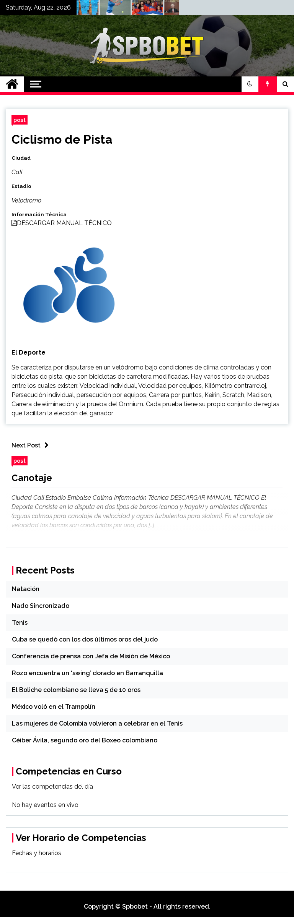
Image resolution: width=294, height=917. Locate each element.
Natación (25, 589)
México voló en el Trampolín (53, 706)
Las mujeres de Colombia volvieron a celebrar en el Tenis (97, 723)
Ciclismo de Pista (62, 139)
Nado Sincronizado (40, 605)
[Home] (12, 84)
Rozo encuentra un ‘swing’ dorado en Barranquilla (87, 673)
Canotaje (31, 477)
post (19, 120)
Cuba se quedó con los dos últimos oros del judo (85, 639)
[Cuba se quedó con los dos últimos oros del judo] (139, 9)
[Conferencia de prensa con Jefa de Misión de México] (171, 9)
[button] (250, 84)
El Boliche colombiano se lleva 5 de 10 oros (76, 689)
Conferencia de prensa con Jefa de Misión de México (91, 656)
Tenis (20, 622)
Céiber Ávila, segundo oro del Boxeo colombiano (84, 740)
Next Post (26, 445)
